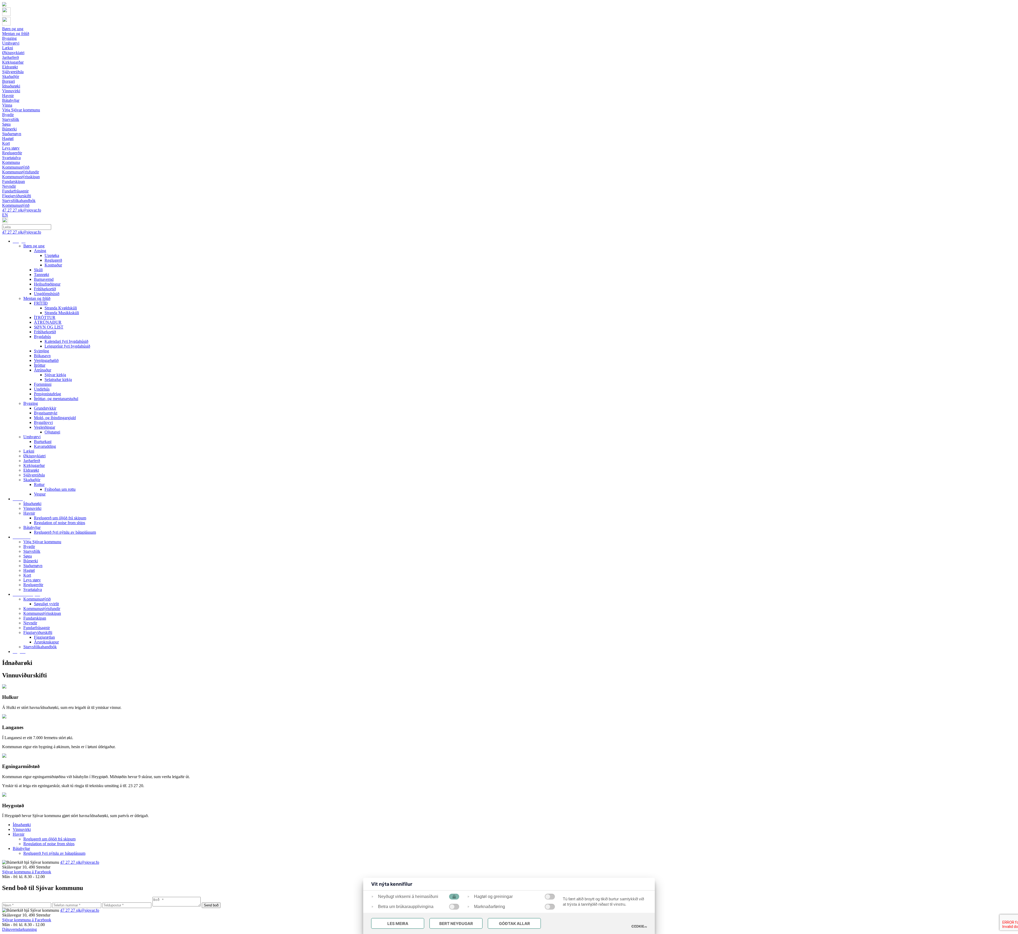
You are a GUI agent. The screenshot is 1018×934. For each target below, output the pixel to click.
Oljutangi (52, 432)
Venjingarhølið (46, 360)
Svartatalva (32, 589)
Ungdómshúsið (46, 293)
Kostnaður (53, 265)
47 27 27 (10, 210)
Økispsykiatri (34, 456)
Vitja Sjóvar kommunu (42, 542)
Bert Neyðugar (456, 923)
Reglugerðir (33, 584)
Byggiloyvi (43, 422)
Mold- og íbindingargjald (55, 417)
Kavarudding (45, 446)
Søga (27, 556)
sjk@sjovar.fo (29, 210)
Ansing (40, 250)
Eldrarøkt (31, 470)
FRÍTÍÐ (41, 303)
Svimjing (41, 351)
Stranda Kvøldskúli (61, 308)
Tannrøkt (41, 274)
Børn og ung (34, 246)
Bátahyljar (32, 527)
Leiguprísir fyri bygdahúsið (67, 346)
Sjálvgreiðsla (34, 475)
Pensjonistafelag (47, 394)
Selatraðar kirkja (58, 379)
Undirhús (42, 389)
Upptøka (52, 255)
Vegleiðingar (44, 427)
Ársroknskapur (46, 642)
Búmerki (30, 561)
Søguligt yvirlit (46, 604)
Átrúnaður (42, 370)
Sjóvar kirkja (55, 374)
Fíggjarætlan (44, 637)
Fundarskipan (34, 618)
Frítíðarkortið (45, 289)
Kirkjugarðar (34, 465)
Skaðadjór (31, 479)
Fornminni (42, 384)
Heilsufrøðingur (47, 284)
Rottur (39, 484)
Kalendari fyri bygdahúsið (66, 341)
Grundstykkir (45, 408)
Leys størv (32, 580)
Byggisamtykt (45, 413)
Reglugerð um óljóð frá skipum (60, 518)
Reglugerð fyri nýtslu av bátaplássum (65, 532)
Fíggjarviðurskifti (37, 632)
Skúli (38, 270)
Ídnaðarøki (32, 503)
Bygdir (29, 546)
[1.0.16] (639, 926)
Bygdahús (42, 336)
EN (5, 215)
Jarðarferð (31, 460)
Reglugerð (53, 260)
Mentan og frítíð (36, 298)
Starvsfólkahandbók (40, 646)
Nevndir (30, 623)
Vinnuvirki (32, 508)
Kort (27, 575)
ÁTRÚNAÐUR (48, 322)
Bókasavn (42, 355)
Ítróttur (39, 365)
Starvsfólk (31, 551)
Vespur (40, 494)
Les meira (397, 923)
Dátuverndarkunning (19, 929)
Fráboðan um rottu (60, 489)
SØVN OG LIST (48, 327)
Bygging (30, 403)
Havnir (29, 513)
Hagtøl (29, 570)
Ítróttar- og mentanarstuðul (56, 398)
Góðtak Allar (514, 923)
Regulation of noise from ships (59, 522)
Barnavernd (44, 279)
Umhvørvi (32, 437)
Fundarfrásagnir (36, 627)
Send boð (211, 905)
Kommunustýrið (37, 599)
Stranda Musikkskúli (62, 312)
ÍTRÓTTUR (44, 317)
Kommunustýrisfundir (41, 608)
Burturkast (42, 441)
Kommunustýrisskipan (42, 613)
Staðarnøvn (32, 565)
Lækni (28, 451)
